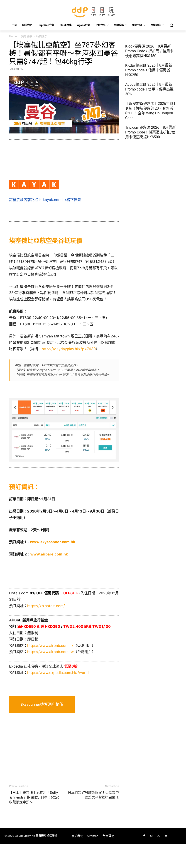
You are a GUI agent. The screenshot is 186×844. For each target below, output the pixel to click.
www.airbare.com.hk (49, 554)
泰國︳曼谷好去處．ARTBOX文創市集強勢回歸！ (47, 365)
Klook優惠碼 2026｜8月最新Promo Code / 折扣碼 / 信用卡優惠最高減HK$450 (149, 51)
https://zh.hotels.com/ (46, 605)
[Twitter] (158, 835)
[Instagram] (151, 835)
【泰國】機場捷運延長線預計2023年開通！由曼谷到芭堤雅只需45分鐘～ (62, 375)
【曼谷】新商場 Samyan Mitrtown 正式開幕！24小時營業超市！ (57, 370)
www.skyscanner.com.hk (52, 542)
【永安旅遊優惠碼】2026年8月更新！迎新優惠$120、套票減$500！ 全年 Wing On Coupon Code (150, 110)
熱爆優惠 (26, 36)
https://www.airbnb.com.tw (50, 651)
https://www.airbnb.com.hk (50, 645)
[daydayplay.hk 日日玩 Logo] (93, 11)
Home (13, 36)
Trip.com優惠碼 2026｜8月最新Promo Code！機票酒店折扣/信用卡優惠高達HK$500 (150, 132)
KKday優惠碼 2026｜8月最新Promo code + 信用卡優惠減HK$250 (148, 70)
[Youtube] (165, 835)
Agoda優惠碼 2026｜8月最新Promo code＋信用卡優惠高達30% (149, 89)
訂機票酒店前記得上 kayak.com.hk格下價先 (45, 199)
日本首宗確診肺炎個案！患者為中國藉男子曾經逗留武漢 (93, 795)
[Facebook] (144, 835)
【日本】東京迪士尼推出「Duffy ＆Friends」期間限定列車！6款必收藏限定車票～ (34, 797)
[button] (171, 25)
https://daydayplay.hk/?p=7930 (69, 349)
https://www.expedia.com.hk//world (58, 672)
